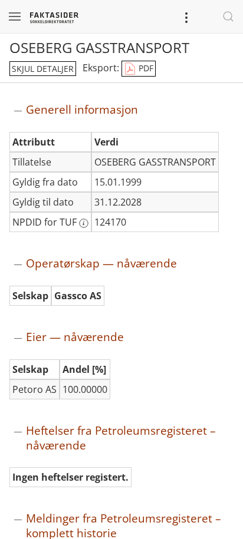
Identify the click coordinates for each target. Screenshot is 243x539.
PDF (144, 68)
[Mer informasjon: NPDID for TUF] (83, 223)
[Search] (228, 16)
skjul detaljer (43, 68)
